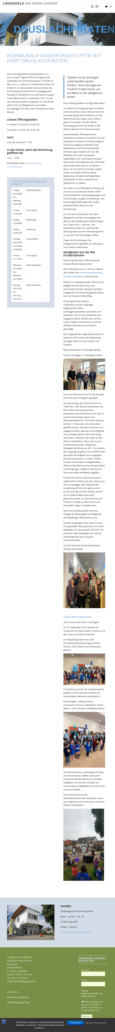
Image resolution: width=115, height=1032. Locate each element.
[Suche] (91, 6)
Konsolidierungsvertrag (18, 1002)
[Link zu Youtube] (106, 6)
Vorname (86, 970)
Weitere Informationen (96, 1023)
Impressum (12, 991)
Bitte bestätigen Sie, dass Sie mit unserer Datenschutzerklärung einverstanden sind (92, 1006)
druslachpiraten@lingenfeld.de (76, 932)
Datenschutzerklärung (17, 997)
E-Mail (85, 980)
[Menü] (97, 6)
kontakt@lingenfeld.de (25, 981)
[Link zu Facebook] (111, 6)
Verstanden (75, 1023)
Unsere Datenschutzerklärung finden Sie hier (91, 993)
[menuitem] (91, 6)
